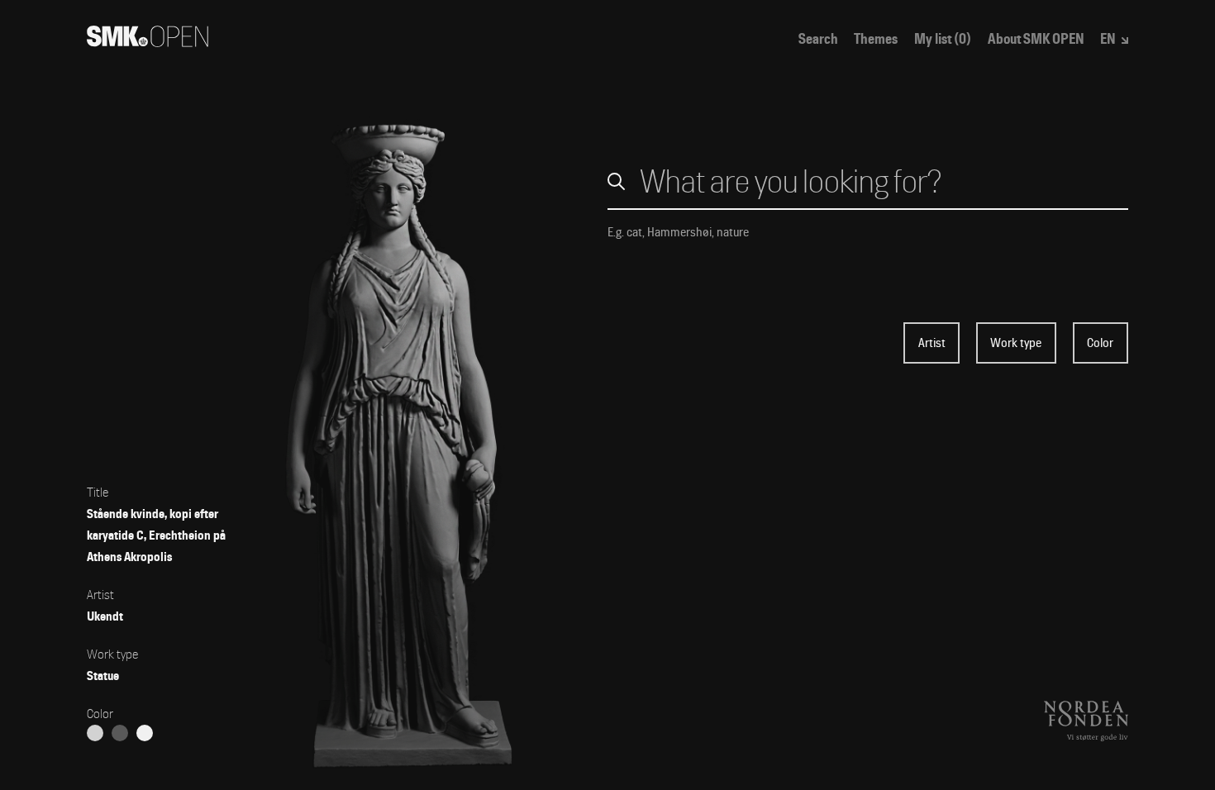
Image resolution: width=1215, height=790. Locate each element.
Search (818, 39)
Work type (1015, 343)
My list (942, 39)
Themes (876, 39)
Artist (932, 343)
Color (1100, 343)
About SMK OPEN (1036, 39)
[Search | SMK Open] (147, 42)
